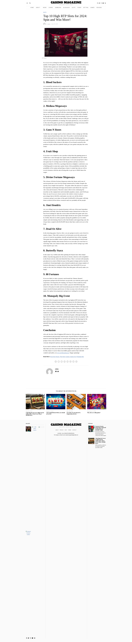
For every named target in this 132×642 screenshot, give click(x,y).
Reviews (99, 7)
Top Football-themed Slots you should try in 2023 (55, 413)
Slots (73, 7)
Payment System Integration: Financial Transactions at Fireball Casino (100, 428)
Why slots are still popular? (94, 412)
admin (57, 369)
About (38, 7)
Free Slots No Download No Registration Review (74, 413)
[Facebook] (97, 3)
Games (92, 7)
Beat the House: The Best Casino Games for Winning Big (67, 356)
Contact (74, 429)
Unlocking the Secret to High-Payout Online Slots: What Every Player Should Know (35, 414)
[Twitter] (99, 3)
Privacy (62, 429)
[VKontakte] (105, 3)
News (44, 7)
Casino (51, 7)
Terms (69, 429)
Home (32, 7)
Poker (79, 7)
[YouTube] (103, 3)
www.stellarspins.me (63, 353)
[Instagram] (101, 3)
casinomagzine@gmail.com (71, 435)
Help (66, 429)
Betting (85, 7)
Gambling (58, 7)
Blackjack (66, 7)
